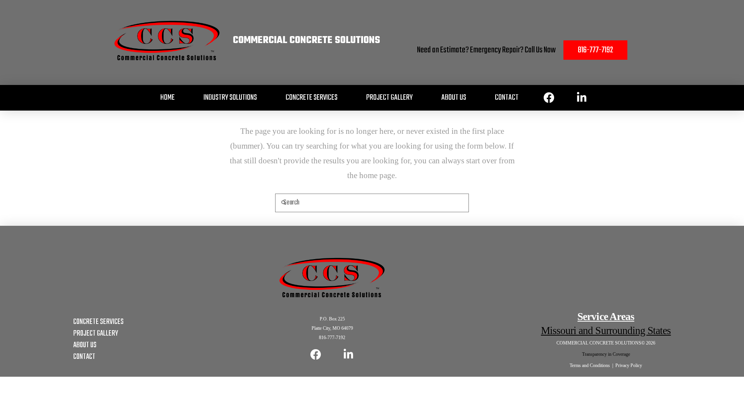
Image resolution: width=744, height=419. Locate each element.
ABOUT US (84, 345)
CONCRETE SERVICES (98, 322)
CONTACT (84, 357)
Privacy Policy (628, 365)
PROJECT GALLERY (95, 333)
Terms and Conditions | (592, 365)
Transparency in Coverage (606, 354)
